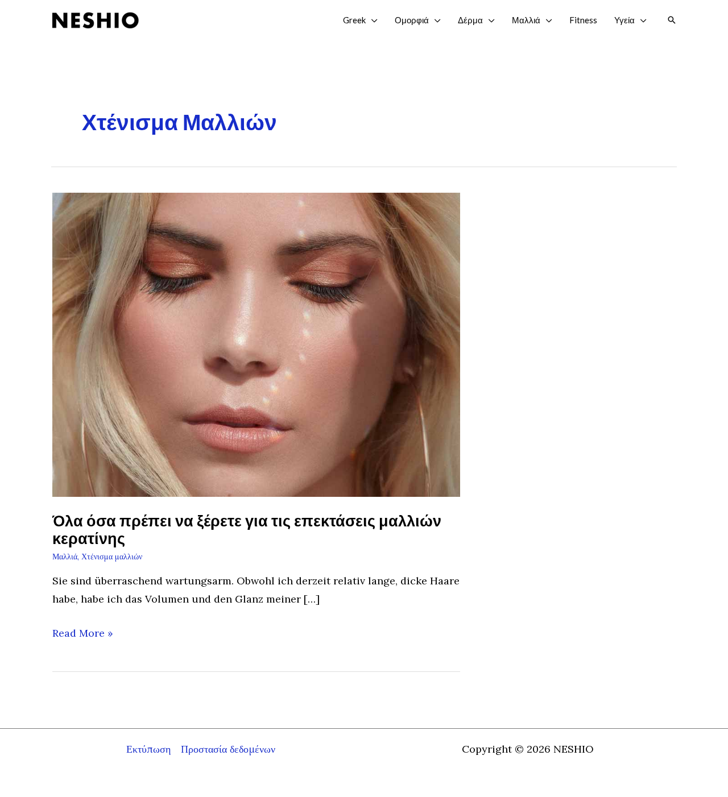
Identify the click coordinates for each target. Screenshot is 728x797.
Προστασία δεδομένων (228, 749)
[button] (372, 20)
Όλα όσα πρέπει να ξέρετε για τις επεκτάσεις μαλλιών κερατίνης (246, 529)
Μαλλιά (64, 556)
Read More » (82, 634)
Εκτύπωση (148, 749)
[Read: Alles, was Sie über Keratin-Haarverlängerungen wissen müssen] (256, 343)
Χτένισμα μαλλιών (111, 556)
